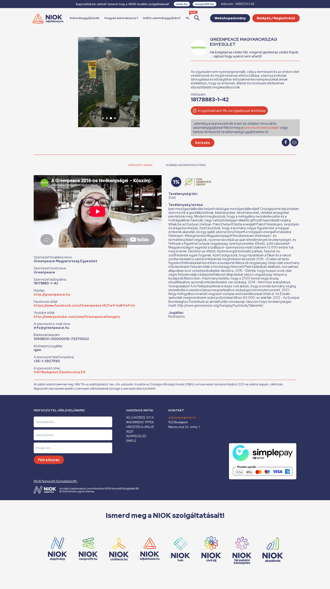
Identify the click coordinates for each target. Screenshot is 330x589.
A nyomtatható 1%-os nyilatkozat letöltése (231, 110)
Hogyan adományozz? (121, 18)
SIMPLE (131, 441)
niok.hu (182, 4)
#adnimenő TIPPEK (140, 422)
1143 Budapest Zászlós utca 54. (60, 372)
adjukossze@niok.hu (182, 417)
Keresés (202, 142)
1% (187, 18)
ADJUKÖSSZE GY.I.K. (140, 417)
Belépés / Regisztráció (276, 18)
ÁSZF (130, 432)
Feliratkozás (48, 460)
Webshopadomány (230, 18)
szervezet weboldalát (261, 127)
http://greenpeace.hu (52, 294)
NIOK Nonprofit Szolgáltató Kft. (55, 481)
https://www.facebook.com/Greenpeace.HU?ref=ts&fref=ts (84, 305)
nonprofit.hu (204, 4)
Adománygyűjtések (84, 18)
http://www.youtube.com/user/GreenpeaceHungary (77, 316)
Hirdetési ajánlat (140, 427)
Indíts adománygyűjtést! (161, 18)
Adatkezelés (136, 436)
